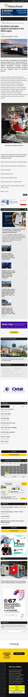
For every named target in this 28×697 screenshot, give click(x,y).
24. (2, 472)
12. (10, 468)
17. (2, 470)
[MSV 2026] (14, 603)
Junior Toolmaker (5, 516)
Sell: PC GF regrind (5, 436)
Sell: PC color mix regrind (7, 409)
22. (21, 470)
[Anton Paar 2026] (14, 202)
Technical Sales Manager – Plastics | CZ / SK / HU (13, 507)
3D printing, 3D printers (7, 375)
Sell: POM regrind (5, 418)
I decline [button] (17, 689)
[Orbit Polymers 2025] (14, 390)
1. (21, 464)
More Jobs (14, 527)
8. (21, 466)
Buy (14, 406)
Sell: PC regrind (4, 441)
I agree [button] (16, 686)
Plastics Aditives (16, 370)
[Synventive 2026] (14, 325)
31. (2, 474)
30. (25, 472)
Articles (7, 21)
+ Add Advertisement (14, 454)
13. (14, 468)
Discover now (19, 653)
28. (18, 472)
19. (10, 470)
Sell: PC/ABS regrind (6, 413)
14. (18, 468)
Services (16, 36)
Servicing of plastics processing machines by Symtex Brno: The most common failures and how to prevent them (8, 256)
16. (25, 468)
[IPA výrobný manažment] (14, 545)
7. (18, 466)
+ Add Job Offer (14, 531)
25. (6, 472)
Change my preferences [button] (16, 692)
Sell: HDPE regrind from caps (8, 423)
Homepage (3, 21)
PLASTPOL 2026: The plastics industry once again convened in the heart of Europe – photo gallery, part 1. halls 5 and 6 (8, 310)
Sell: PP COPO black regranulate (9, 427)
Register (14, 1)
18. (6, 470)
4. (6, 466)
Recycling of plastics (17, 375)
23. (25, 470)
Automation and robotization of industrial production (13, 374)
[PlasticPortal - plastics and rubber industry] (14, 5)
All (5, 406)
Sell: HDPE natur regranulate (8, 432)
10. (2, 468)
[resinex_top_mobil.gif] (14, 12)
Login (18, 1)
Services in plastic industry (7, 36)
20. (14, 470)
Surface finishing (17, 368)
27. (14, 472)
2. (25, 464)
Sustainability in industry (7, 368)
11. (6, 468)
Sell (23, 406)
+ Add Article (14, 332)
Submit (24, 631)
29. (21, 472)
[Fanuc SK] (14, 491)
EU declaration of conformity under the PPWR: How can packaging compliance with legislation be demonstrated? (13, 230)
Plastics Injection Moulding (7, 372)
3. (2, 466)
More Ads (14, 451)
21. (18, 470)
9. (25, 466)
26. (10, 472)
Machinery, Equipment (6, 370)
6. (14, 466)
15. (21, 468)
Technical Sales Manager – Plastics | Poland (12, 511)
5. (10, 466)
